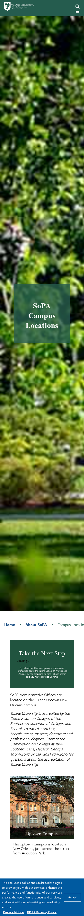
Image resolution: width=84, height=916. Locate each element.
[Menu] (77, 11)
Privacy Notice (13, 912)
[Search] (77, 6)
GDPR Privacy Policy (41, 912)
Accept (72, 897)
